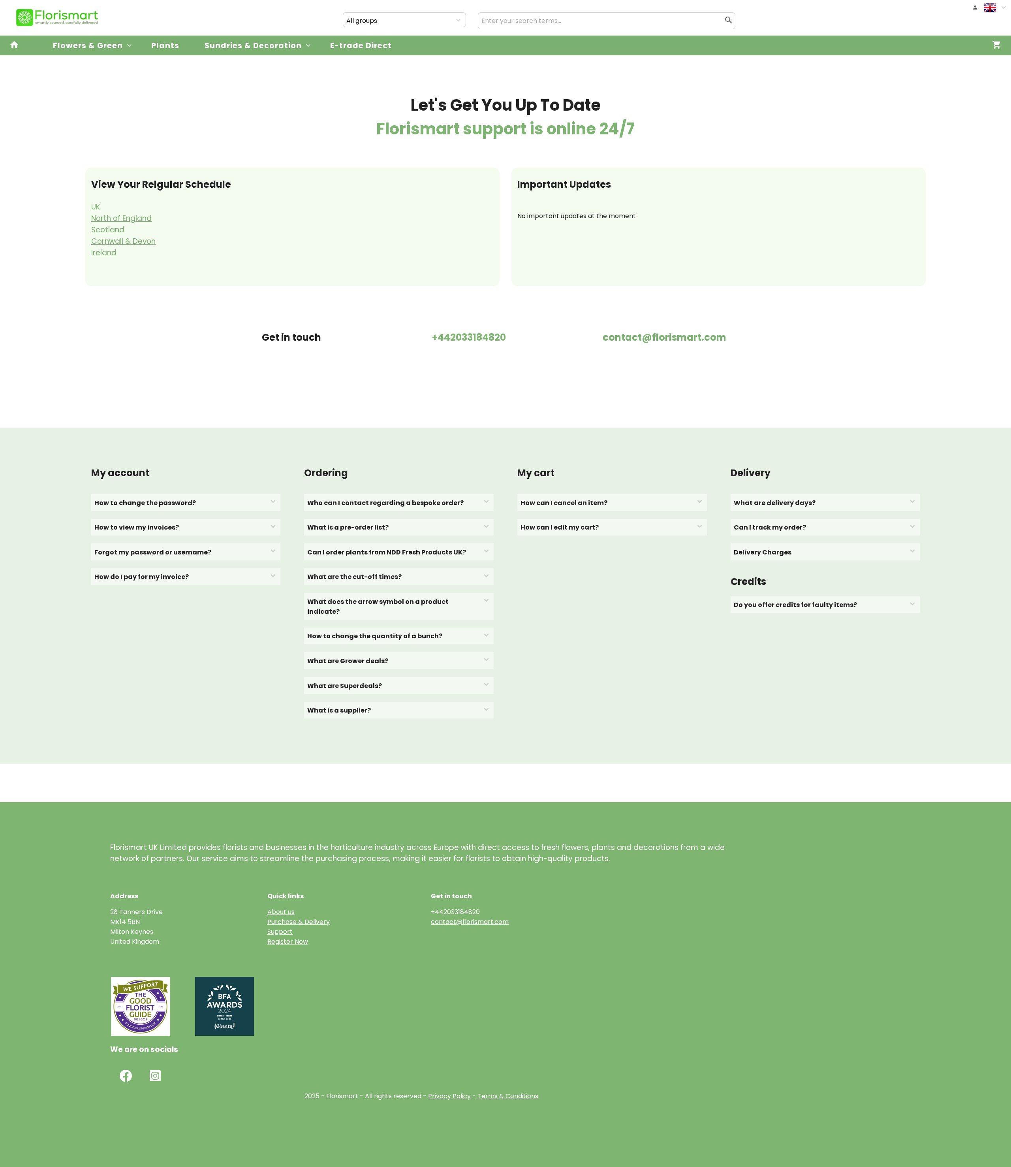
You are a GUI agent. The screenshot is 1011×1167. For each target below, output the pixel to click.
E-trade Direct (361, 45)
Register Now (287, 941)
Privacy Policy (449, 1096)
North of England (121, 218)
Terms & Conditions (507, 1096)
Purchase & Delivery (298, 921)
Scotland (107, 229)
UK (95, 207)
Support (280, 931)
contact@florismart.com (470, 921)
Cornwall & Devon (123, 241)
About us (281, 911)
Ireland (104, 252)
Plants (165, 45)
